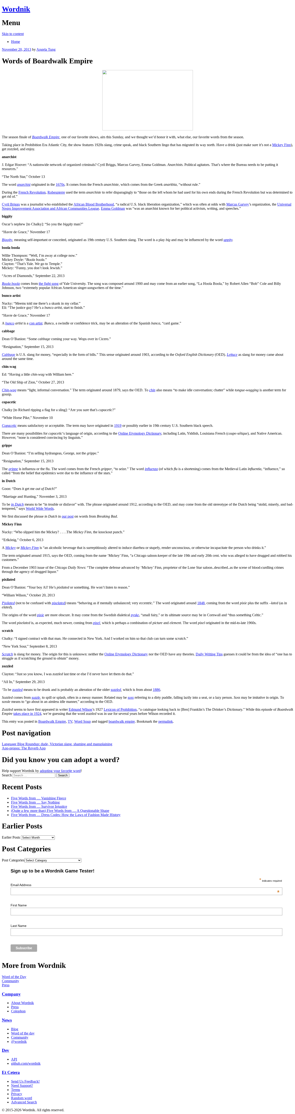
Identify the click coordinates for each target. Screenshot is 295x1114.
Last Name (19, 926)
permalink (165, 721)
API (14, 1059)
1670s (60, 184)
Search (7, 775)
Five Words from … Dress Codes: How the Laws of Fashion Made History (66, 815)
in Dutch (17, 504)
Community (10, 981)
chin (152, 390)
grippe (13, 469)
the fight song (49, 284)
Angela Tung (46, 49)
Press (5, 985)
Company (11, 994)
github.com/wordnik (26, 1063)
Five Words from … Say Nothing (35, 802)
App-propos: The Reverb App (24, 748)
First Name (19, 905)
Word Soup (82, 721)
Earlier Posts (11, 837)
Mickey (10, 548)
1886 (156, 690)
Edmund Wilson (80, 709)
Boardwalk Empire (45, 137)
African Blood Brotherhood (94, 204)
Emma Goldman (113, 208)
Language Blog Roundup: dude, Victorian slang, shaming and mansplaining (57, 744)
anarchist (23, 184)
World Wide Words (40, 508)
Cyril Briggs (11, 204)
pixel (96, 623)
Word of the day (23, 1033)
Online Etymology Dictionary (139, 433)
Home (15, 42)
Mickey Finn (281, 145)
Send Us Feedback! (25, 1081)
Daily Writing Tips (209, 654)
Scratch (7, 654)
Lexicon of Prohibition (120, 709)
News (7, 1020)
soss (131, 697)
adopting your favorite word (60, 771)
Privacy (16, 1094)
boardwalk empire (122, 721)
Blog (14, 1029)
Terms (15, 1090)
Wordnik (16, 9)
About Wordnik (22, 1003)
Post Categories (13, 860)
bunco (9, 323)
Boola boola (11, 284)
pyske (135, 615)
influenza (151, 469)
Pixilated (8, 603)
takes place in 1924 (27, 714)
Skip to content (13, 34)
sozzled (116, 690)
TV (70, 721)
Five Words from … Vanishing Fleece (38, 798)
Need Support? (22, 1085)
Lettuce (232, 355)
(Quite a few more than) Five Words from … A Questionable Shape (60, 811)
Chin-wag (9, 390)
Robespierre (56, 192)
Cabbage (8, 355)
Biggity (7, 240)
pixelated (58, 603)
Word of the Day (14, 977)
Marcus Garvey (237, 204)
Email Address (145, 885)
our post (68, 516)
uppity (228, 240)
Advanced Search (24, 1102)
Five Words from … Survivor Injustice (39, 806)
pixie (40, 615)
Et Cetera (11, 1072)
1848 (201, 603)
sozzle (36, 697)
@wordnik (19, 1041)
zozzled (17, 690)
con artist (35, 323)
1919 (117, 425)
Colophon (18, 1011)
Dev (5, 1050)
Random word (21, 1098)
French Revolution (32, 192)
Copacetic (9, 425)
